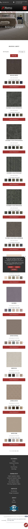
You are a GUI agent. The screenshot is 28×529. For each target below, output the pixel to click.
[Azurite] (9, 310)
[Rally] (17, 245)
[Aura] (6, 277)
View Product (14, 86)
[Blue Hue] (9, 440)
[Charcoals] (9, 375)
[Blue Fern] (13, 342)
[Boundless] (13, 277)
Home (3, 12)
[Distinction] (21, 114)
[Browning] (17, 407)
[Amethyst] (14, 294)
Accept (10, 267)
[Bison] (13, 407)
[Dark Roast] (13, 375)
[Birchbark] (17, 310)
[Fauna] (17, 82)
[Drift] (17, 440)
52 (15, 451)
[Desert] (9, 82)
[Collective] (13, 114)
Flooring (8, 12)
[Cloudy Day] (13, 440)
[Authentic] (14, 424)
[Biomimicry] (14, 99)
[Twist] (21, 179)
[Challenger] (14, 229)
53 (17, 451)
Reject (17, 267)
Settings (14, 269)
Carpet (14, 12)
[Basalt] (13, 310)
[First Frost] (17, 375)
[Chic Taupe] (17, 277)
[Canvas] (14, 359)
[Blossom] (21, 310)
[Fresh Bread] (21, 375)
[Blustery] (17, 342)
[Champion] (9, 245)
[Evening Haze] (21, 440)
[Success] (21, 245)
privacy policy (14, 262)
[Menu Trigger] (25, 8)
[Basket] (9, 342)
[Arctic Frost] (9, 407)
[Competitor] (13, 245)
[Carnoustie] (21, 407)
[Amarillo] (14, 391)
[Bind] (14, 164)
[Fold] (13, 179)
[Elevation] (13, 82)
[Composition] (17, 114)
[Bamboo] (9, 277)
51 (13, 451)
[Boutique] (21, 342)
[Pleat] (17, 179)
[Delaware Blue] (21, 277)
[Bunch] (9, 179)
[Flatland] (21, 82)
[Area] (14, 66)
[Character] (9, 114)
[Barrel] (14, 326)
